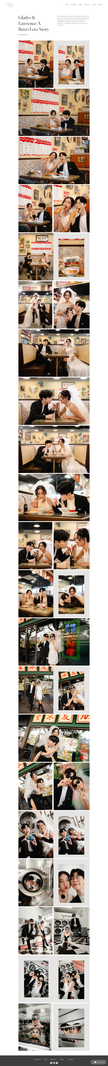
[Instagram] (51, 1063)
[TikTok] (57, 1063)
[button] (74, 4)
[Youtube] (54, 1063)
